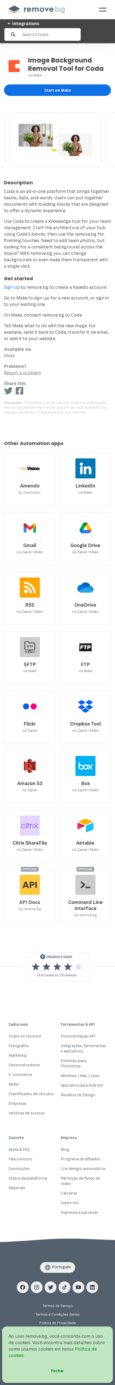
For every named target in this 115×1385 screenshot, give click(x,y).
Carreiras (69, 1193)
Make (37, 75)
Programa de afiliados (80, 1158)
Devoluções (19, 1168)
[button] (23, 1287)
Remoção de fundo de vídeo (80, 1181)
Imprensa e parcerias (79, 1212)
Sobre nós (70, 1202)
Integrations (25, 23)
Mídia (13, 1084)
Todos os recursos (25, 1036)
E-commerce (20, 1074)
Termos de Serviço (58, 1306)
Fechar (57, 1370)
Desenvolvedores (24, 1064)
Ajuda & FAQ (19, 1149)
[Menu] (103, 9)
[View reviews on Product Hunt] (57, 966)
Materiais (17, 1187)
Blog (65, 1149)
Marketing (17, 1055)
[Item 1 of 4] (57, 140)
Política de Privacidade (57, 1323)
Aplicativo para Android (82, 1085)
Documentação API (78, 1036)
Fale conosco (20, 1158)
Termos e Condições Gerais (58, 1314)
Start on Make (57, 90)
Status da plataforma (28, 1178)
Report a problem (22, 373)
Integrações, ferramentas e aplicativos (83, 1048)
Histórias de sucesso (27, 1112)
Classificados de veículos (31, 1093)
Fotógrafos (19, 1045)
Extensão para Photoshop (73, 1063)
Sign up (12, 287)
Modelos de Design (78, 1094)
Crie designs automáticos (83, 1168)
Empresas (17, 1103)
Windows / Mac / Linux (80, 1075)
